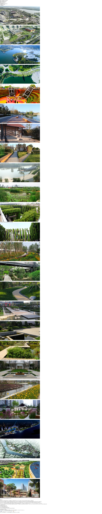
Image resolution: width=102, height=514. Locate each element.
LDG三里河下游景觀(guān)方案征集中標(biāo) (6, 508)
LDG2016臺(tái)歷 (2, 506)
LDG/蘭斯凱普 (2, 5)
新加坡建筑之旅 (2, 505)
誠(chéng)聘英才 (6, 0)
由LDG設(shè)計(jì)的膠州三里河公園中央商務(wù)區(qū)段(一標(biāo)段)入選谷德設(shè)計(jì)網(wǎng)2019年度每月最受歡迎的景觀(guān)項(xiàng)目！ (19, 501)
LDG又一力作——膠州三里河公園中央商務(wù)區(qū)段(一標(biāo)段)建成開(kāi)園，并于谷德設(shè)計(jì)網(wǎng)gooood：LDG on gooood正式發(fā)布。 (19, 503)
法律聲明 (1, 509)
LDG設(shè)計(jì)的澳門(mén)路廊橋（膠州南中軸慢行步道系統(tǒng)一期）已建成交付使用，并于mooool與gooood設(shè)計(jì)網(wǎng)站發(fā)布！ (18, 502)
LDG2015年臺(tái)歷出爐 (3, 507)
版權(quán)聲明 (4, 509)
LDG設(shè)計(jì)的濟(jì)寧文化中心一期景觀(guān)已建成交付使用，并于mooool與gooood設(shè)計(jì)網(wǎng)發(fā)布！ (15, 500)
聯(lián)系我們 (2, 0)
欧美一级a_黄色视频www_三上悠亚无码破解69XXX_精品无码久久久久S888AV (10, 512)
